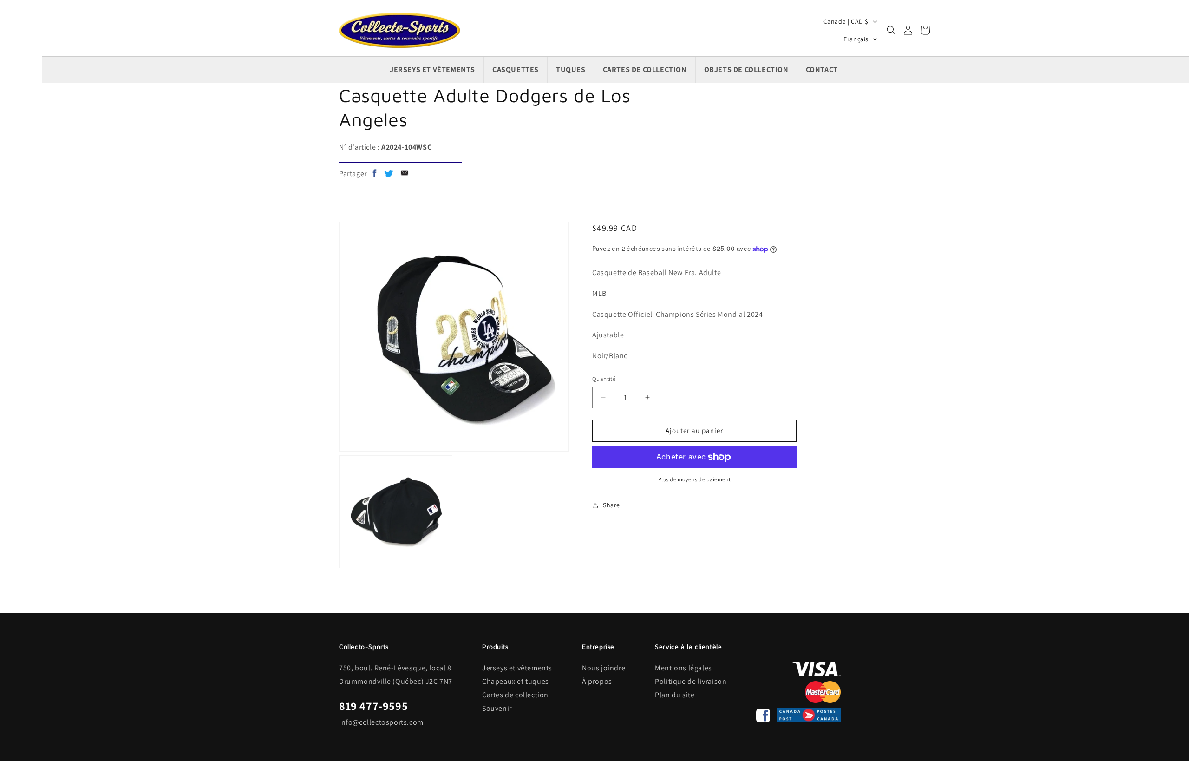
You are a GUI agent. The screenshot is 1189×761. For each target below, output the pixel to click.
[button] (891, 30)
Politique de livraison (690, 681)
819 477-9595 (373, 705)
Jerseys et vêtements (517, 668)
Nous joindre (603, 668)
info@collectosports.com (381, 722)
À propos (597, 681)
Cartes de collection (515, 695)
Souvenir (497, 708)
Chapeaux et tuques (515, 681)
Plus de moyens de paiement (694, 479)
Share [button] (611, 505)
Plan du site (674, 695)
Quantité (603, 379)
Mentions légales (683, 668)
